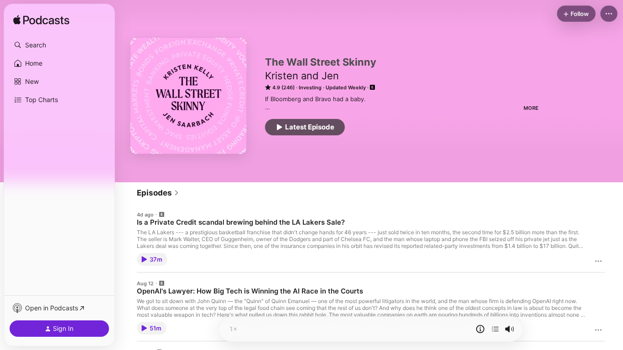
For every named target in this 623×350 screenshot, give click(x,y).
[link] (158, 193)
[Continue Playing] (495, 329)
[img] (41, 20)
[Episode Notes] (480, 329)
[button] (59, 45)
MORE (531, 108)
